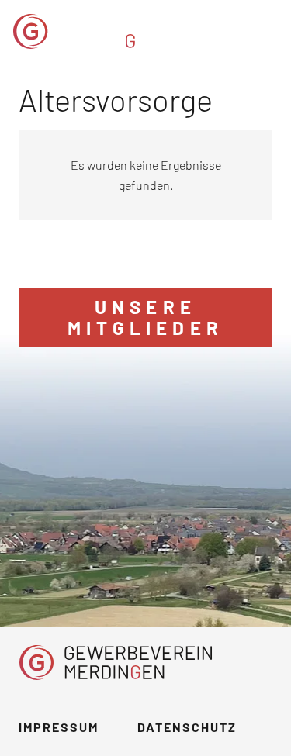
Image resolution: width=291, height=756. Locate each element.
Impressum (59, 727)
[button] (269, 31)
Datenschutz (187, 727)
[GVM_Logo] (110, 31)
